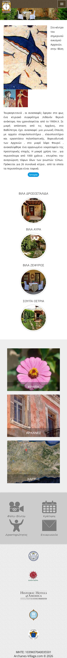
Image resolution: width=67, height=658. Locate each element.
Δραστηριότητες (16, 535)
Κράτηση (49, 516)
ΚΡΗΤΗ (33, 386)
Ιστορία (33, 174)
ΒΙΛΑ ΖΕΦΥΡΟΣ (33, 265)
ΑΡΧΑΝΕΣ (33, 432)
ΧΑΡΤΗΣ (33, 478)
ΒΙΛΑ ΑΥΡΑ (33, 229)
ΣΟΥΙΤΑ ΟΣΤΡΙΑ (33, 301)
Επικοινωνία (49, 535)
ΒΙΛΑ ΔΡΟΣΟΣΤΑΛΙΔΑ (33, 193)
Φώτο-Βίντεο (16, 516)
